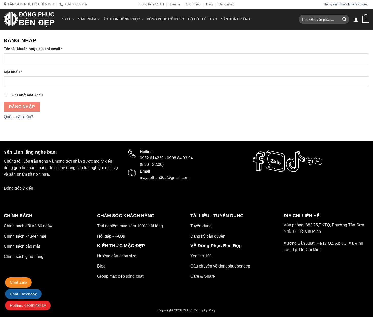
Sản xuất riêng (235, 19)
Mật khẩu (13, 72)
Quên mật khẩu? (18, 117)
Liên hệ (175, 4)
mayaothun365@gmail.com (164, 177)
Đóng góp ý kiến (18, 188)
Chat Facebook (23, 294)
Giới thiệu (193, 4)
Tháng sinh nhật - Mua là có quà (345, 4)
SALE (66, 19)
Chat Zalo (18, 282)
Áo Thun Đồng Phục (121, 19)
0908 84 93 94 (180, 158)
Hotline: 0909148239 (28, 305)
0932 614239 (152, 158)
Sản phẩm (87, 19)
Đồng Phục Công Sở (165, 19)
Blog (209, 4)
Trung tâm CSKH (151, 4)
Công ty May (204, 310)
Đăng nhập (226, 4)
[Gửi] (344, 19)
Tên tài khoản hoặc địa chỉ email (33, 49)
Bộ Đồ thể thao (202, 19)
